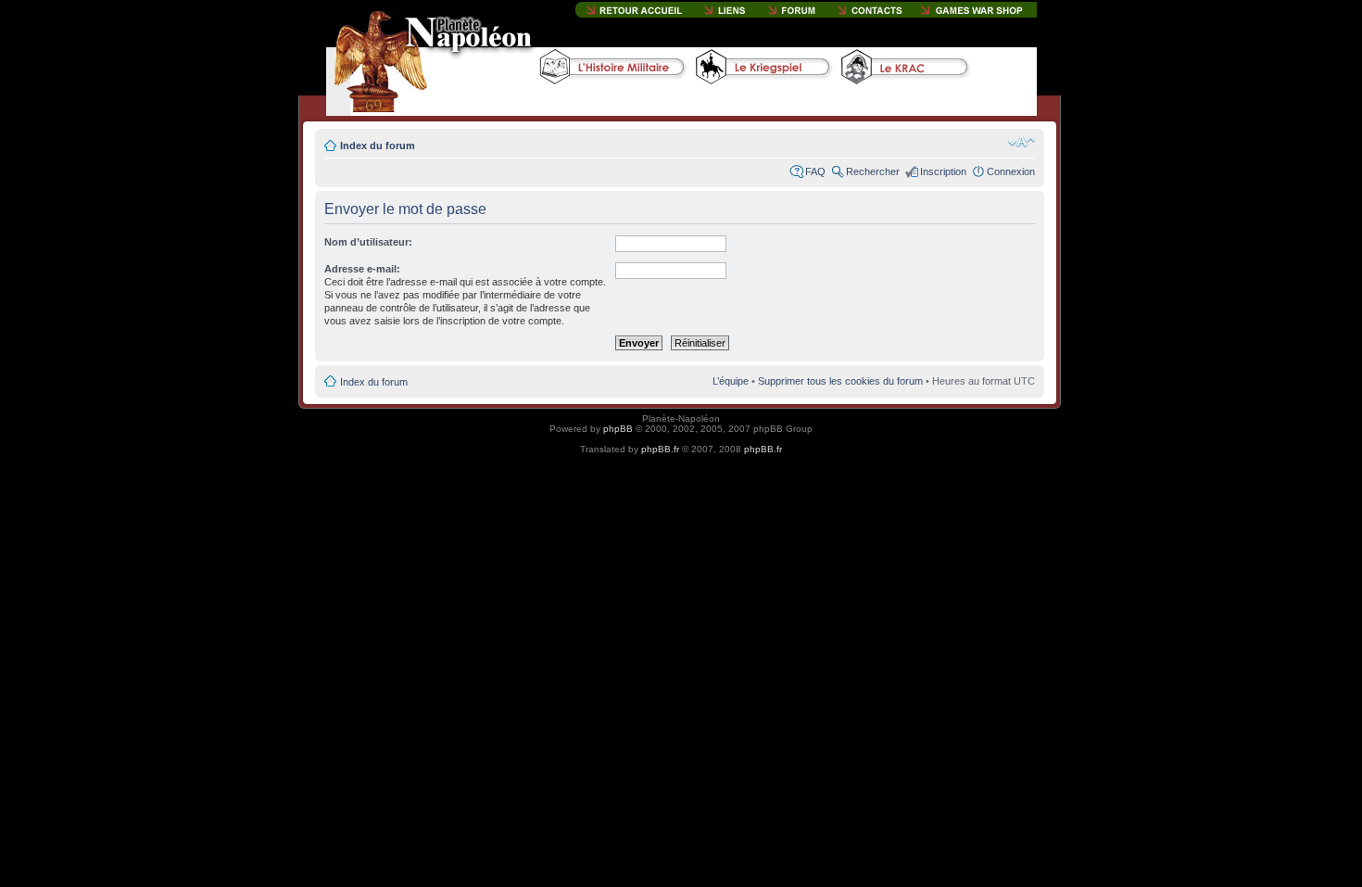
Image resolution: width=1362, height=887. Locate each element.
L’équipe (731, 380)
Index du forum (377, 145)
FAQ (815, 171)
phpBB (618, 429)
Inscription (943, 171)
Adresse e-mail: (362, 268)
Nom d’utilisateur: (368, 241)
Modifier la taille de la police (1021, 141)
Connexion (1011, 171)
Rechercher (873, 171)
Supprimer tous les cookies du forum (840, 380)
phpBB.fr (660, 449)
